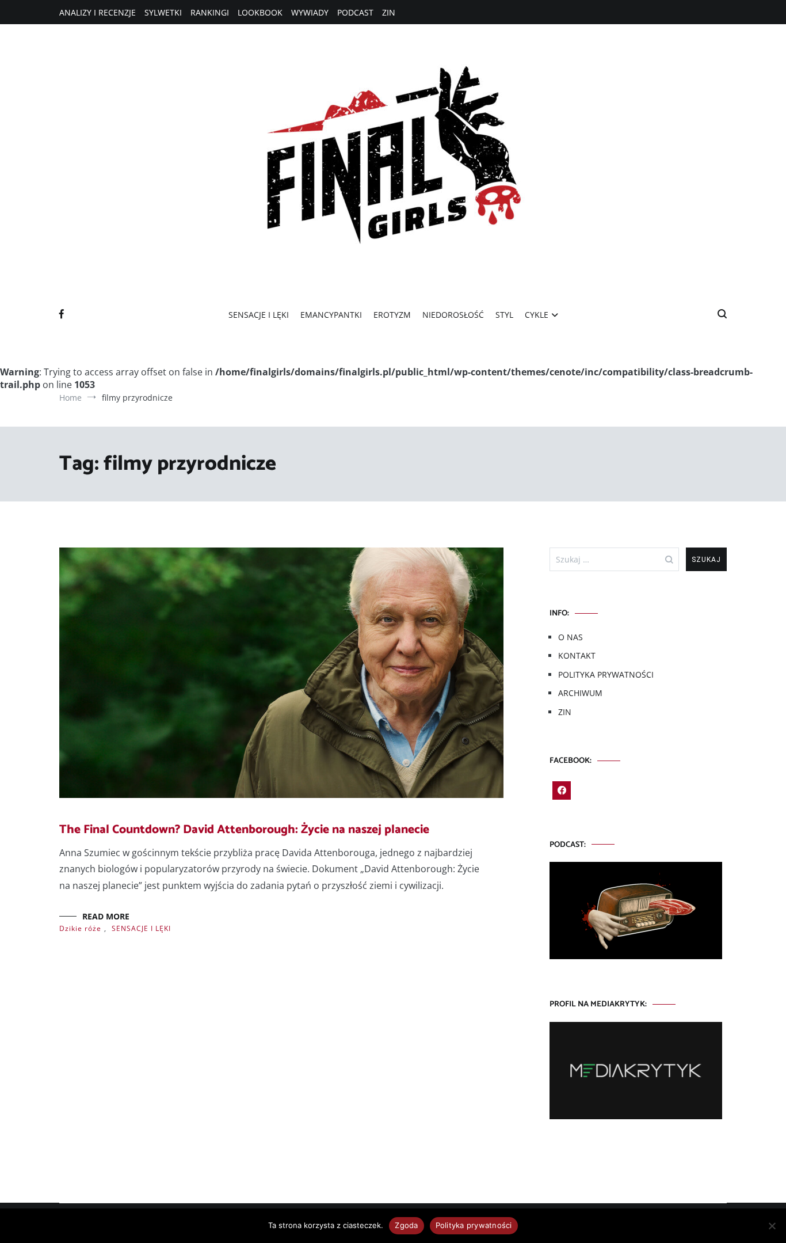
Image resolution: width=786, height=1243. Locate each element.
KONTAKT (577, 655)
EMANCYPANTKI (331, 314)
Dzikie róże (80, 928)
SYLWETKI (163, 12)
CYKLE (536, 314)
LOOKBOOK (260, 12)
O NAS (570, 637)
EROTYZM (392, 314)
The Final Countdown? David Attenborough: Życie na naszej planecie (244, 829)
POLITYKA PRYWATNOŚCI (606, 674)
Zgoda (406, 1225)
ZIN (388, 12)
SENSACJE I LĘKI (258, 314)
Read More (105, 916)
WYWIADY (310, 12)
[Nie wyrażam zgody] (771, 1225)
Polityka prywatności (474, 1225)
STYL (504, 314)
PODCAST (355, 12)
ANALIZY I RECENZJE (97, 12)
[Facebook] (562, 790)
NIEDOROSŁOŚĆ (453, 314)
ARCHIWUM (580, 692)
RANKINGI (209, 12)
